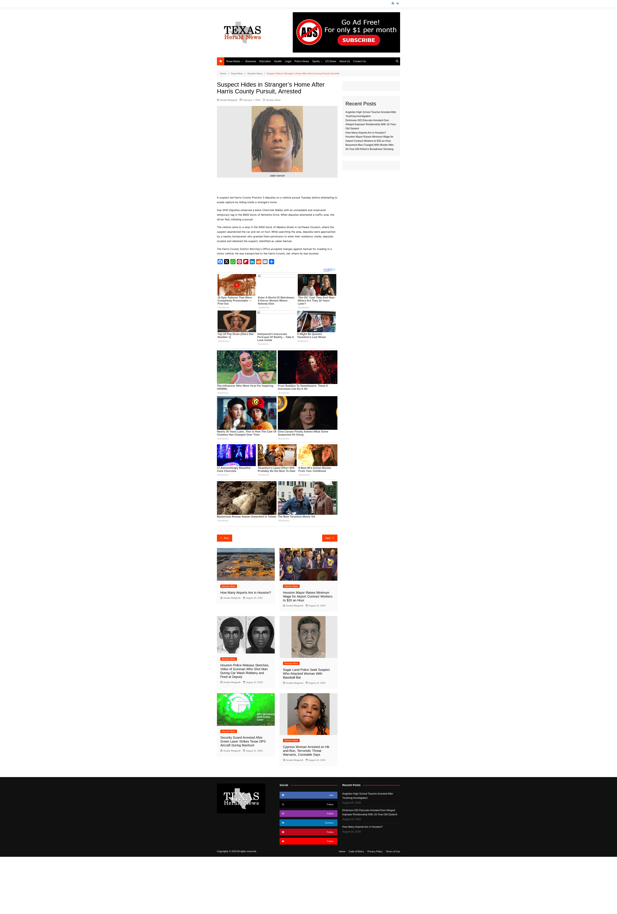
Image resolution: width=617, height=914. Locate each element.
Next (327, 538)
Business (251, 61)
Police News (302, 61)
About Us (344, 61)
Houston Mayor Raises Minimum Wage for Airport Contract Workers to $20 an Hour (307, 596)
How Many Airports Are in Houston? (245, 592)
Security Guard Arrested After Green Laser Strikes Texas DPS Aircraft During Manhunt (243, 741)
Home (342, 851)
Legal (288, 61)
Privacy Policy (375, 851)
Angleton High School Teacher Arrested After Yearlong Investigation (367, 795)
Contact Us (359, 61)
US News (330, 61)
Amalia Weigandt (228, 100)
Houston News (273, 100)
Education (265, 61)
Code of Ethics (356, 851)
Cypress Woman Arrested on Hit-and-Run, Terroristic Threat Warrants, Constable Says (306, 750)
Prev (226, 538)
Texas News (233, 61)
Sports (316, 61)
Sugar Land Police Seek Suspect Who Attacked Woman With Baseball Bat (306, 673)
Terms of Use (393, 851)
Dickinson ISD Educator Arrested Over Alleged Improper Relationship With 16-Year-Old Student (370, 124)
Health (278, 61)
